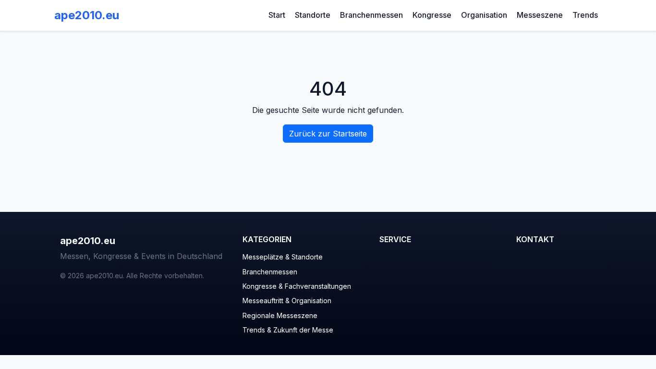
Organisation (484, 15)
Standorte (312, 15)
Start (276, 15)
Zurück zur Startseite (328, 133)
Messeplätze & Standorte (283, 257)
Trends (585, 15)
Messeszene (540, 15)
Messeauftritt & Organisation (287, 300)
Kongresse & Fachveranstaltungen (297, 286)
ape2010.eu (86, 15)
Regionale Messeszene (280, 315)
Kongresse (432, 15)
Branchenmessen (371, 15)
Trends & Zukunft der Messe (288, 330)
